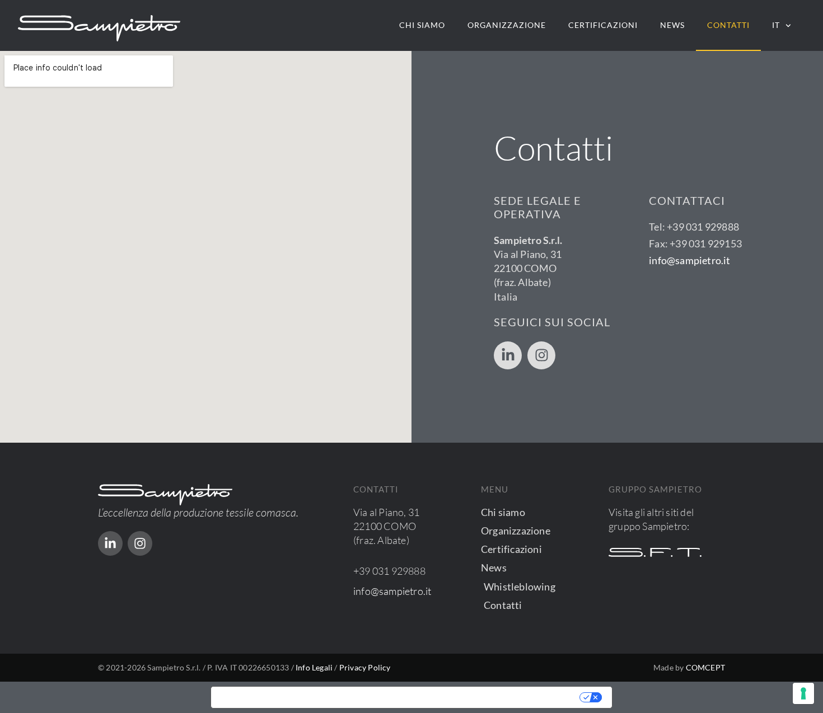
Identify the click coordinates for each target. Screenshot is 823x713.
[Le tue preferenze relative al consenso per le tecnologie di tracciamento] (803, 693)
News (672, 25)
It (776, 25)
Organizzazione (506, 25)
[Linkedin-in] (508, 355)
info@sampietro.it (689, 260)
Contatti (728, 25)
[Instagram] (541, 355)
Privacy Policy (365, 667)
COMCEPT (705, 667)
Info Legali (314, 667)
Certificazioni (603, 25)
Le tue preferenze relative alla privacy (460, 697)
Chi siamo (422, 25)
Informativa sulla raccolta (275, 697)
